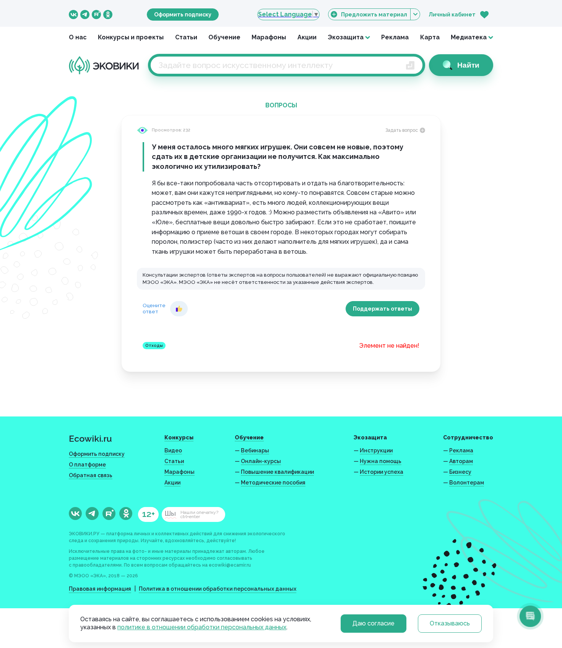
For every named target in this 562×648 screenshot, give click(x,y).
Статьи (186, 37)
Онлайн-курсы (261, 461)
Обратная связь (90, 475)
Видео (173, 450)
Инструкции (376, 450)
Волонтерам (466, 483)
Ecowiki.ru (90, 438)
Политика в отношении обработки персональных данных (217, 589)
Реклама (395, 37)
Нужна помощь (380, 461)
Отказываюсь (450, 623)
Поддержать (382, 309)
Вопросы (281, 105)
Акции (307, 37)
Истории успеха (381, 472)
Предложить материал (374, 14)
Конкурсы (178, 437)
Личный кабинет (452, 14)
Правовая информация (100, 589)
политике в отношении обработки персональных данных (201, 627)
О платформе (87, 465)
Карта (430, 37)
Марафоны (269, 37)
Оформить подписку (182, 14)
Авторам (461, 461)
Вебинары (255, 450)
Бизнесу (460, 472)
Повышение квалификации (277, 472)
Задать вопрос (401, 130)
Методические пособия (273, 483)
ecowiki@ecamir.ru (230, 565)
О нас (78, 37)
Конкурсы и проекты (131, 37)
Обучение (224, 37)
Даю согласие (373, 623)
